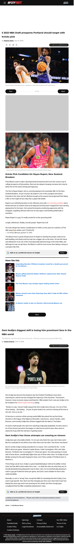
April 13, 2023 (27, 233)
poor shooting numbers (55, 203)
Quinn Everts (9, 341)
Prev (10, 91)
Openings (25, 520)
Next (63, 91)
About (9, 520)
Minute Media (11, 534)
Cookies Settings (13, 530)
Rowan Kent (8, 41)
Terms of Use (61, 523)
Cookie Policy (12, 527)
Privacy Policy (42, 523)
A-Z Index (60, 527)
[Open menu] (5, 3)
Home (7, 505)
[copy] (16, 45)
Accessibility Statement (45, 527)
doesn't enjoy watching (25, 403)
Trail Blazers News (17, 505)
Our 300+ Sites (62, 520)
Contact (39, 520)
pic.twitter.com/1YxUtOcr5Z (24, 230)
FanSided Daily (12, 523)
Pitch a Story (26, 523)
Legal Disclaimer (28, 527)
